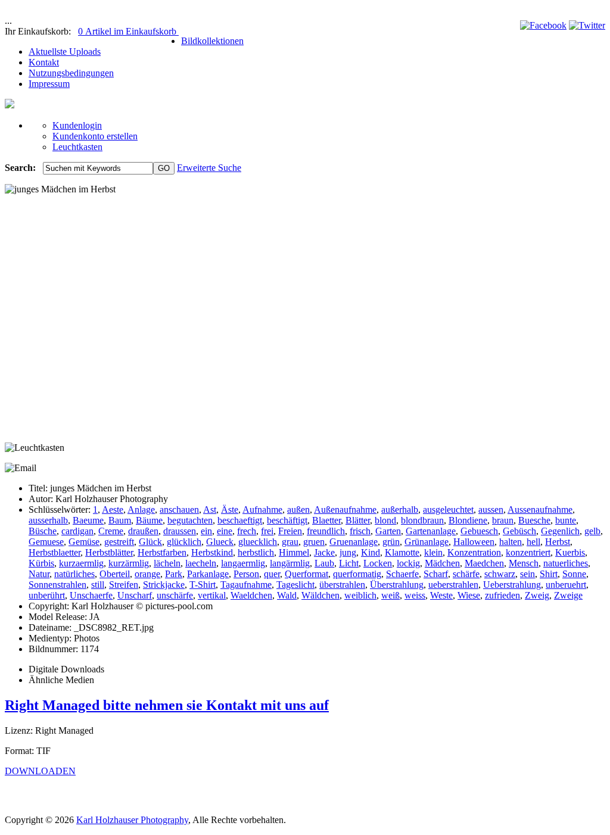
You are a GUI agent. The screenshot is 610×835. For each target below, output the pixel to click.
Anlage (141, 509)
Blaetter (326, 520)
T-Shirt (202, 584)
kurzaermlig (81, 563)
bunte (565, 520)
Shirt (549, 574)
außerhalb (399, 509)
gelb (592, 531)
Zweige (568, 595)
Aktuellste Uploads (65, 51)
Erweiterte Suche (209, 168)
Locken (377, 563)
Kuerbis (570, 552)
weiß (390, 595)
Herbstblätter (109, 552)
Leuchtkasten (77, 147)
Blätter (358, 520)
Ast (209, 509)
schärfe (466, 574)
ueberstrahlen (453, 584)
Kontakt (44, 62)
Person (246, 574)
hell (533, 542)
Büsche (43, 531)
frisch (360, 531)
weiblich (360, 595)
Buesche (534, 520)
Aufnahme (262, 509)
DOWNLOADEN (40, 771)
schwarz (499, 574)
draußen (143, 531)
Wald (287, 595)
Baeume (88, 520)
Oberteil (114, 574)
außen (298, 509)
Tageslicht (295, 584)
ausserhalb (48, 520)
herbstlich (256, 552)
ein (206, 531)
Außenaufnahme (345, 509)
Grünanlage (426, 542)
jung (348, 552)
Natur (39, 574)
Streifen (123, 584)
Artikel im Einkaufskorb (128, 31)
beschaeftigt (239, 520)
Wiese (469, 595)
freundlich (326, 531)
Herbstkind (212, 552)
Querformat (306, 574)
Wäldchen (320, 595)
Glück (150, 542)
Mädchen (442, 563)
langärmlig (290, 563)
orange (147, 574)
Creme (110, 531)
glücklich (184, 542)
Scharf (436, 574)
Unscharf (134, 595)
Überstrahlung (397, 584)
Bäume (149, 520)
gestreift (119, 542)
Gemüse (84, 542)
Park (173, 574)
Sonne (574, 574)
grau (290, 542)
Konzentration (474, 552)
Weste (441, 595)
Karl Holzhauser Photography (132, 820)
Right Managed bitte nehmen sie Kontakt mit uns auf (167, 705)
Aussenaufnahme (540, 509)
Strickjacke (164, 584)
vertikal (212, 595)
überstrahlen (342, 584)
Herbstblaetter (54, 552)
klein (433, 552)
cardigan (77, 531)
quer (272, 574)
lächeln (167, 563)
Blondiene (468, 520)
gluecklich (257, 542)
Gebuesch (479, 531)
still (97, 584)
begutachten (190, 520)
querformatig (357, 574)
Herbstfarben (162, 552)
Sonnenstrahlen (57, 584)
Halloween (473, 542)
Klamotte (402, 552)
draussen (179, 531)
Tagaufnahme (246, 584)
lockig (408, 563)
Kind (370, 552)
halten (510, 542)
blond (385, 520)
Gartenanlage (431, 531)
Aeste (112, 509)
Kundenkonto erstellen (95, 136)
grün (391, 542)
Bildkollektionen (212, 41)
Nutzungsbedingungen (71, 73)
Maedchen (484, 563)
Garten (388, 531)
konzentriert (528, 552)
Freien (290, 531)
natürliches (74, 574)
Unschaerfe (91, 595)
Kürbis (41, 563)
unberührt (47, 595)
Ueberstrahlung (512, 584)
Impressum (49, 84)
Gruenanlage (353, 542)
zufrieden (502, 595)
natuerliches (565, 563)
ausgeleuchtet (448, 509)
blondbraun (422, 520)
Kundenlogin (77, 125)
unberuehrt (566, 584)
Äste (229, 509)
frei (267, 531)
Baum (119, 520)
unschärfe (175, 595)
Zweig (537, 595)
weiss (414, 595)
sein (527, 574)
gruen (314, 542)
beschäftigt (287, 520)
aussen (490, 509)
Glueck (220, 542)
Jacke (324, 552)
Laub (324, 563)
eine (224, 531)
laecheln (200, 563)
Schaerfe (402, 574)
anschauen (179, 509)
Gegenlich (560, 531)
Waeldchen (251, 595)
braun (502, 520)
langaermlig (243, 563)
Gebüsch (519, 531)
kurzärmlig (128, 563)
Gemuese (46, 542)
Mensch (524, 563)
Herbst (557, 542)
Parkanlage (208, 574)
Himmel (294, 552)
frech (246, 531)
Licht (349, 563)
